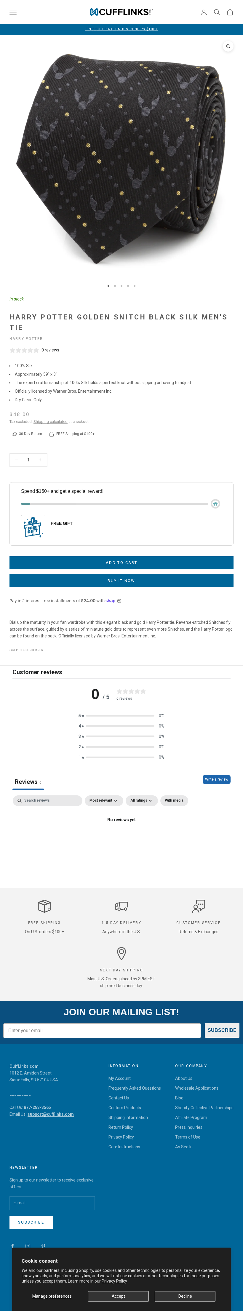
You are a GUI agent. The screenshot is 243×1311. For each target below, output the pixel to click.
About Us (183, 1078)
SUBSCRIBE (222, 1030)
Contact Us (118, 1098)
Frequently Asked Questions (134, 1088)
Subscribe (31, 1222)
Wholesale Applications (196, 1088)
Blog (179, 1098)
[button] (121, 715)
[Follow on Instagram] (28, 1246)
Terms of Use (187, 1137)
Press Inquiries (188, 1127)
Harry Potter (26, 339)
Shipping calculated (50, 421)
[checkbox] (174, 800)
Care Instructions (124, 1146)
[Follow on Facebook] (12, 1246)
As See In (184, 1146)
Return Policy (120, 1127)
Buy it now (121, 580)
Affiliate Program (191, 1117)
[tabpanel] (121, 840)
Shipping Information (128, 1117)
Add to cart (121, 562)
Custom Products (124, 1107)
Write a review (216, 779)
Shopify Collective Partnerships (204, 1107)
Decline (185, 1296)
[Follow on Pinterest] (43, 1246)
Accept (118, 1296)
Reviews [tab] (28, 781)
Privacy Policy (114, 1281)
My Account (119, 1078)
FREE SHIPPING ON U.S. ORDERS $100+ (121, 29)
